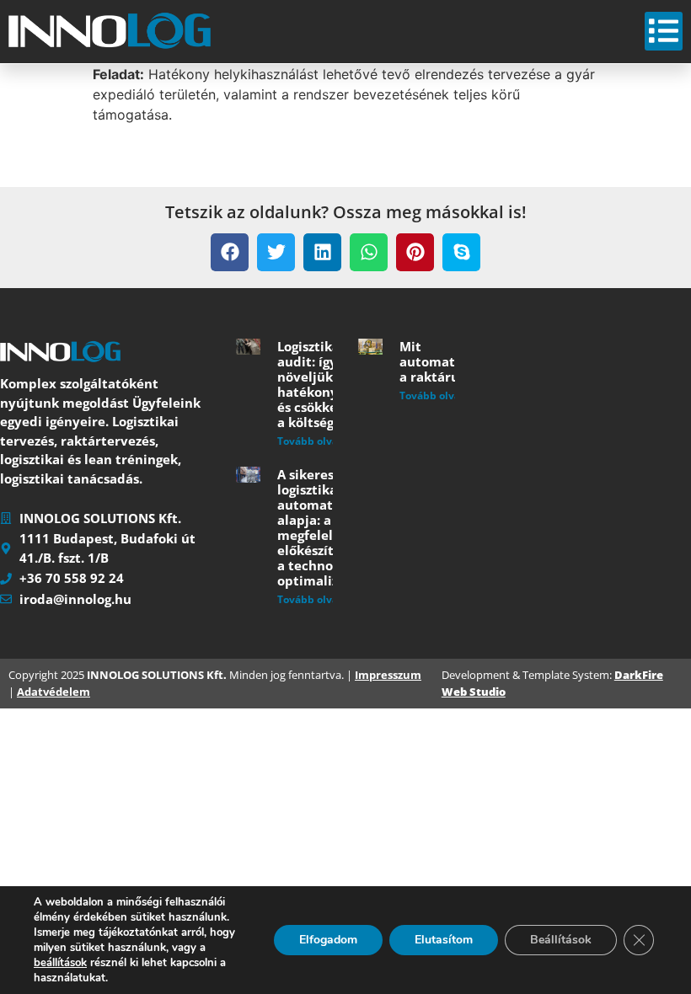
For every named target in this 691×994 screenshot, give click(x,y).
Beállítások (561, 940)
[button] (230, 252)
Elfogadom (328, 940)
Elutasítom (444, 940)
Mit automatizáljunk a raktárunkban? (452, 361)
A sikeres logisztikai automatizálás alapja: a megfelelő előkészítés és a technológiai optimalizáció (322, 527)
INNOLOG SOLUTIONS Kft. (157, 674)
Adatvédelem (53, 691)
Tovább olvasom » (322, 441)
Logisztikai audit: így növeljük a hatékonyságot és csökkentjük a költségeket (324, 384)
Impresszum (388, 674)
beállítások (60, 962)
